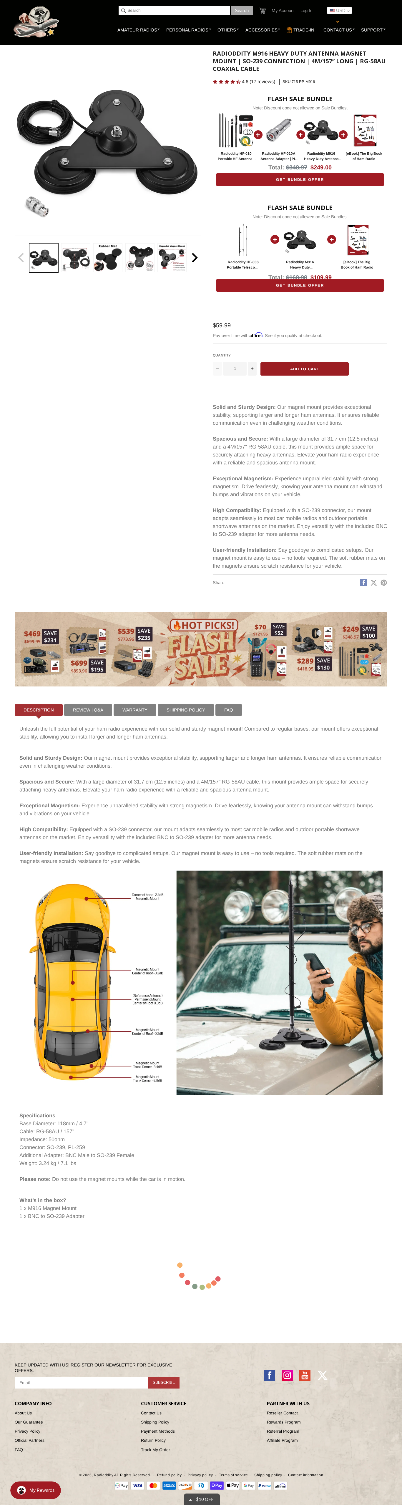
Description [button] (39, 709)
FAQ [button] (228, 709)
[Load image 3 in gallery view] (107, 257)
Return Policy (153, 1440)
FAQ (19, 1449)
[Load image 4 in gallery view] (140, 257)
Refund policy (169, 1475)
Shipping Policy (155, 1422)
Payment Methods (158, 1431)
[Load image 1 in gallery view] (43, 257)
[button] (262, 10)
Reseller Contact (282, 1413)
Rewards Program (284, 1422)
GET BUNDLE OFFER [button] (300, 179)
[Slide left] (21, 257)
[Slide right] (194, 257)
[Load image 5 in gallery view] (172, 257)
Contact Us (151, 1413)
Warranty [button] (134, 709)
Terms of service (233, 1475)
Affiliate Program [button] (282, 1440)
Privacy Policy (27, 1431)
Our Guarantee (29, 1422)
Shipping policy (268, 1475)
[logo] (37, 22)
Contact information (305, 1475)
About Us (23, 1413)
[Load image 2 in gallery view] (75, 257)
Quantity (222, 355)
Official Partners (29, 1440)
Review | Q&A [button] (88, 709)
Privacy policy (200, 1475)
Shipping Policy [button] (186, 709)
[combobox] (174, 10)
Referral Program (283, 1431)
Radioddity (103, 1475)
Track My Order (155, 1449)
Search (242, 10)
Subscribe (164, 1382)
